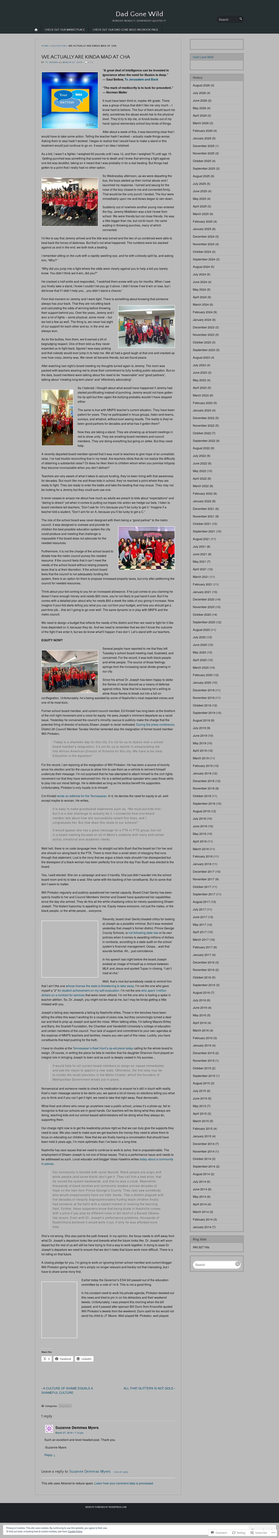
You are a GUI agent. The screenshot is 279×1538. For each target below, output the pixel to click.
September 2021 (204, 531)
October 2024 (202, 251)
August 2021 (201, 539)
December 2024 (203, 236)
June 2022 (200, 463)
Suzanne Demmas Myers (90, 1471)
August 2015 (201, 1083)
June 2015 (200, 1098)
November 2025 (203, 153)
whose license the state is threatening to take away (100, 986)
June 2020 (200, 644)
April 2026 (200, 115)
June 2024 (200, 282)
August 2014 (201, 1174)
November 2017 (203, 879)
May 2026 (199, 108)
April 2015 (200, 1113)
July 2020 (199, 637)
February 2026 (203, 130)
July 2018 (199, 818)
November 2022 (203, 425)
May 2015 (199, 1106)
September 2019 (204, 712)
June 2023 (200, 372)
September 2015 (204, 1076)
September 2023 (204, 350)
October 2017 (202, 887)
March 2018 (201, 849)
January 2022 (202, 501)
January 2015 (202, 1136)
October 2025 (202, 161)
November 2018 (203, 788)
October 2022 (202, 433)
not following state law (143, 932)
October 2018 (202, 796)
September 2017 (204, 894)
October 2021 (202, 523)
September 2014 (204, 1166)
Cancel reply (121, 1472)
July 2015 (199, 1091)
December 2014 (203, 1144)
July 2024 (199, 274)
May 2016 (199, 1015)
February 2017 (203, 947)
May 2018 (199, 834)
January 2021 (202, 592)
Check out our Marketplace (65, 29)
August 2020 (201, 629)
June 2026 (200, 100)
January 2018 (202, 864)
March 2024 (201, 304)
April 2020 (200, 660)
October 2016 (202, 977)
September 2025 (204, 168)
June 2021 (200, 554)
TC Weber (51, 62)
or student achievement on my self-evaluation (88, 990)
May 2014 (199, 1196)
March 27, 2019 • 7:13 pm (69, 1432)
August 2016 (201, 992)
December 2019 (203, 690)
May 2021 (199, 561)
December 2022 (203, 418)
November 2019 (203, 697)
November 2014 (203, 1151)
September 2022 (204, 440)
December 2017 (203, 871)
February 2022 (203, 493)
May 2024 (199, 289)
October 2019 (202, 705)
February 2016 (203, 1038)
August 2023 (201, 357)
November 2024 (203, 244)
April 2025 (200, 206)
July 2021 (199, 546)
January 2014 (202, 1227)
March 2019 (201, 758)
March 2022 (201, 486)
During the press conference (155, 724)
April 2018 (200, 841)
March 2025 (201, 214)
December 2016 (203, 962)
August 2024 (201, 266)
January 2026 (202, 138)
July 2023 (199, 365)
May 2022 (199, 471)
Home (45, 46)
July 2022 (199, 455)
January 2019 (202, 773)
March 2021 (201, 576)
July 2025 (199, 183)
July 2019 (199, 728)
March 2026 (201, 123)
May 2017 (199, 924)
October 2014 (202, 1159)
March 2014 (201, 1212)
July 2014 (199, 1181)
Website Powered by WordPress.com (106, 1507)
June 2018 (200, 826)
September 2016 (204, 985)
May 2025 (199, 198)
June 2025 (200, 191)
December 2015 (203, 1053)
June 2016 (200, 1007)
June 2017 (200, 917)
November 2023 (203, 334)
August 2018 (201, 811)
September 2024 (204, 259)
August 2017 (201, 902)
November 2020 (203, 607)
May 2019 (199, 743)
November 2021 (203, 516)
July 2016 (199, 1000)
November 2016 (203, 970)
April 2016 (200, 1023)
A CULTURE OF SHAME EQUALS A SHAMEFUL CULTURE (67, 1390)
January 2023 (202, 410)
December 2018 (203, 781)
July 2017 (199, 909)
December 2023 (203, 327)
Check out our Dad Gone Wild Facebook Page (125, 29)
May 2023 (199, 380)
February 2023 (203, 403)
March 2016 (201, 1030)
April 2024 (200, 297)
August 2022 (201, 448)
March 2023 (201, 395)
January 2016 (202, 1045)
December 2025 (203, 146)
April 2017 (200, 932)
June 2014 (200, 1189)
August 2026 (201, 85)
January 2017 (202, 955)
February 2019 (203, 765)
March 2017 (201, 939)
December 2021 (203, 508)
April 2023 (200, 387)
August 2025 (201, 176)
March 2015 (201, 1121)
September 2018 (204, 803)
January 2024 (202, 319)
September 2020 (204, 622)
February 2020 (203, 675)
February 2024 (203, 312)
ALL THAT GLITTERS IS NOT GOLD (148, 1388)
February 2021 (203, 584)
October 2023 (202, 342)
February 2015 (203, 1128)
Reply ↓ (49, 1455)
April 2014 (200, 1204)
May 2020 (199, 652)
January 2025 (202, 229)
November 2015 (203, 1060)
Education (58, 46)
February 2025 (203, 221)
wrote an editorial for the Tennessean (82, 796)
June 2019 (200, 735)
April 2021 (200, 569)
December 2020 (203, 599)
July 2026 (199, 93)
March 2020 (201, 667)
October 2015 (202, 1068)
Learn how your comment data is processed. (124, 1483)
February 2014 (203, 1219)
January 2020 (202, 682)
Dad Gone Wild (139, 14)
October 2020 (202, 614)
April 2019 (200, 750)
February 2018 (203, 856)
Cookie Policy (75, 1531)
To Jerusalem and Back (141, 79)
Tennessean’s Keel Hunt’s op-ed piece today (103, 1048)
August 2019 (201, 720)
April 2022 (200, 478)
